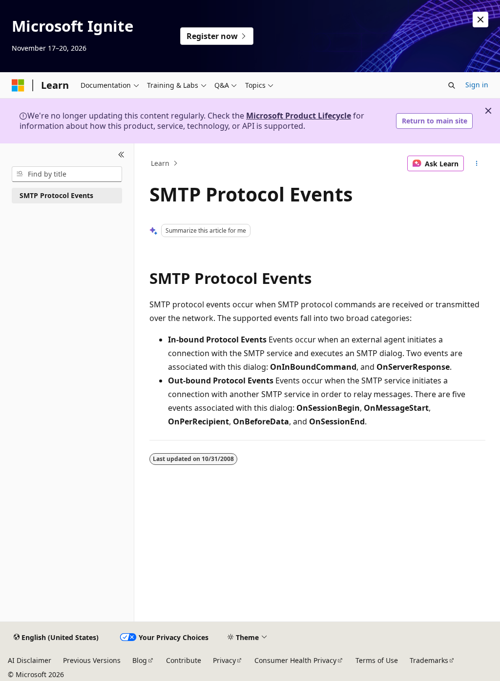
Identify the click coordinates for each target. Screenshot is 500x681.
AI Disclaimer (29, 660)
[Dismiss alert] (480, 19)
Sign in (476, 84)
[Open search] (451, 85)
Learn (160, 163)
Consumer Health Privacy (295, 660)
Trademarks (429, 660)
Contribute (183, 660)
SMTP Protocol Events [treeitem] (56, 195)
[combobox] (67, 174)
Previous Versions (92, 660)
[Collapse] (121, 155)
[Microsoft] (18, 85)
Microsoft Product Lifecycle (298, 115)
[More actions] (476, 163)
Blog (139, 660)
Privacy (224, 660)
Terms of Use (376, 660)
